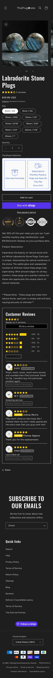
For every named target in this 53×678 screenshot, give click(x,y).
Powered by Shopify (29, 663)
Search (9, 549)
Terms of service (27, 667)
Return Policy (12, 574)
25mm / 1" (10, 136)
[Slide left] (20, 71)
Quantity (6, 142)
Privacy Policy (12, 562)
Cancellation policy (37, 671)
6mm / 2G (10, 111)
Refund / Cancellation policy (19, 600)
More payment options (26, 212)
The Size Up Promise (15, 612)
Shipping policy (42, 667)
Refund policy (44, 663)
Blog (8, 587)
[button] (6, 8)
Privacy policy (12, 667)
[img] (20, 365)
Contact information (19, 671)
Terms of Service (14, 568)
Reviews (10, 593)
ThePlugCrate (14, 663)
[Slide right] (33, 71)
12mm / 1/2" (31, 117)
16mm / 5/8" (32, 123)
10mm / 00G (11, 117)
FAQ (8, 555)
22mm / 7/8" (31, 130)
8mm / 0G (27, 111)
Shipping (5, 101)
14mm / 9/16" (12, 123)
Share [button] (8, 470)
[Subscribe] (44, 525)
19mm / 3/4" (11, 130)
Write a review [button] (26, 326)
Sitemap (10, 581)
